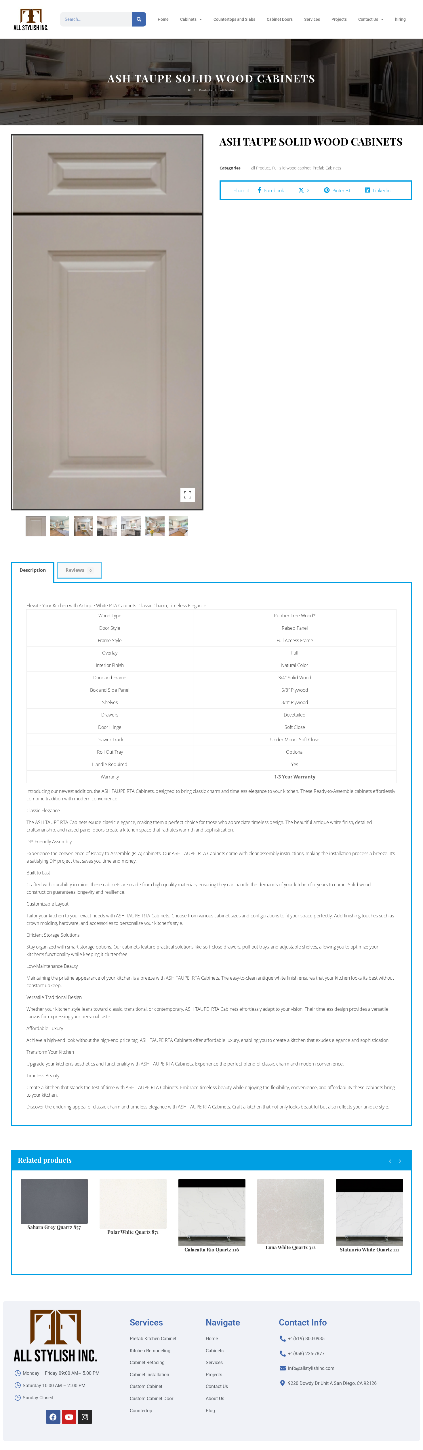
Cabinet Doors (280, 19)
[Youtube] (69, 1417)
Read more (57, 1217)
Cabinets (188, 19)
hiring (400, 19)
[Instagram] (85, 1417)
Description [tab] (33, 570)
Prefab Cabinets (327, 168)
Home (163, 19)
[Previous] (390, 1161)
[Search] (139, 19)
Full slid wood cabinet (291, 168)
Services (312, 19)
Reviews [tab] (79, 570)
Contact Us (368, 19)
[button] (187, 495)
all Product (260, 168)
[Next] (400, 1161)
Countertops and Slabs (234, 19)
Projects (339, 19)
